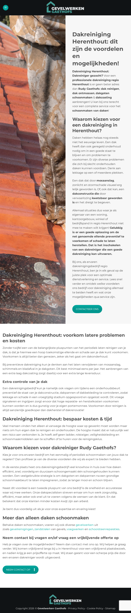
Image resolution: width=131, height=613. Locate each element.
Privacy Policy (76, 608)
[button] (5, 8)
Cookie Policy (95, 608)
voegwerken (75, 529)
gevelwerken (85, 525)
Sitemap (110, 608)
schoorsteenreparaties (104, 529)
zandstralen (42, 529)
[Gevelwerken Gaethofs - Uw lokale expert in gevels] (65, 7)
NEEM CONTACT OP (18, 569)
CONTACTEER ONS (87, 309)
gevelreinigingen (21, 529)
